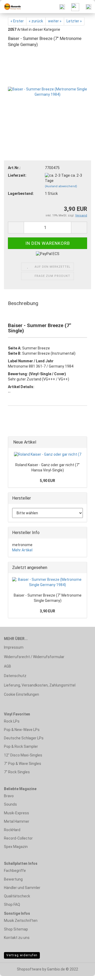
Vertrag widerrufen (21, 955)
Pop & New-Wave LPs (22, 730)
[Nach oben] (80, 968)
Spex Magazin (16, 847)
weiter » (54, 21)
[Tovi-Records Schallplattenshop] (10, 6)
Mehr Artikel (22, 550)
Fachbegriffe (15, 870)
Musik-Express (16, 813)
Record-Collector (18, 838)
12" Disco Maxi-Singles (23, 755)
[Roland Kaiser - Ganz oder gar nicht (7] (47, 454)
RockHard (12, 830)
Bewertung (13, 879)
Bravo (9, 796)
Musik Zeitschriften (20, 920)
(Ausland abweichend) (61, 186)
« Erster (17, 21)
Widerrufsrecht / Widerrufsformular (34, 657)
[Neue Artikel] (81, 442)
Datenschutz (15, 676)
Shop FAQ (12, 904)
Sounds (10, 804)
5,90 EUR (47, 481)
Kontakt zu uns (17, 938)
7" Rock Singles (17, 772)
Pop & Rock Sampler (21, 746)
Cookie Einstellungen (21, 694)
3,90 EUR (47, 611)
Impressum (13, 647)
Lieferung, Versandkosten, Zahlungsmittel (39, 685)
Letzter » (74, 21)
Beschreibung (23, 303)
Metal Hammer (16, 821)
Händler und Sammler (22, 888)
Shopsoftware (29, 969)
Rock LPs (12, 721)
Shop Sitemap (16, 929)
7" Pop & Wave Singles (22, 763)
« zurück (36, 21)
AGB (7, 666)
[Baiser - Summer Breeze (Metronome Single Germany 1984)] (47, 91)
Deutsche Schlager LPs (24, 738)
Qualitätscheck (17, 896)
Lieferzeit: (17, 175)
